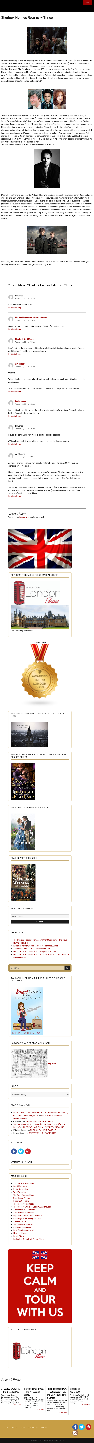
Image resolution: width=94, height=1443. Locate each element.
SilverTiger (19, 364)
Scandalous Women (21, 1198)
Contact (44, 1427)
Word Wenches (19, 1192)
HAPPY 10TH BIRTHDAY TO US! (39, 1121)
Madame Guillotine (21, 1201)
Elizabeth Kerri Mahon (24, 339)
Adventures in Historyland (24, 1210)
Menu (87, 2)
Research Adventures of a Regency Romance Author (35, 946)
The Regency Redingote (23, 1204)
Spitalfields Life (20, 1221)
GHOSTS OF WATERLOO (75, 1390)
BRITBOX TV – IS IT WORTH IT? (43, 1130)
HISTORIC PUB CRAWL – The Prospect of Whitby (34, 952)
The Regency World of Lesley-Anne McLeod (32, 1207)
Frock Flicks (18, 1236)
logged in (23, 517)
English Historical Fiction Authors (27, 1215)
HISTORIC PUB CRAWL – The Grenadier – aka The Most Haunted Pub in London (57, 1393)
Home (7, 1427)
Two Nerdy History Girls (23, 1183)
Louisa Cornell (21, 401)
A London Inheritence (22, 1227)
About (14, 1427)
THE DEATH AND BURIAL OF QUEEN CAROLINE (43, 1127)
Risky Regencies (20, 1189)
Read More (18, 1405)
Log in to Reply (14, 307)
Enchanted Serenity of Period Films (28, 1239)
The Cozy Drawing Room (23, 1195)
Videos (22, 1427)
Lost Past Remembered (23, 1230)
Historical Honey (20, 1233)
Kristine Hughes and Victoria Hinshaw (31, 317)
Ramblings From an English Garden (28, 1218)
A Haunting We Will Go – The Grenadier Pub (31, 949)
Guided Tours (33, 1427)
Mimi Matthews (20, 1186)
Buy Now (52, 1063)
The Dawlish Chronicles (23, 1224)
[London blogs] (40, 675)
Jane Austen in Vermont (23, 1213)
